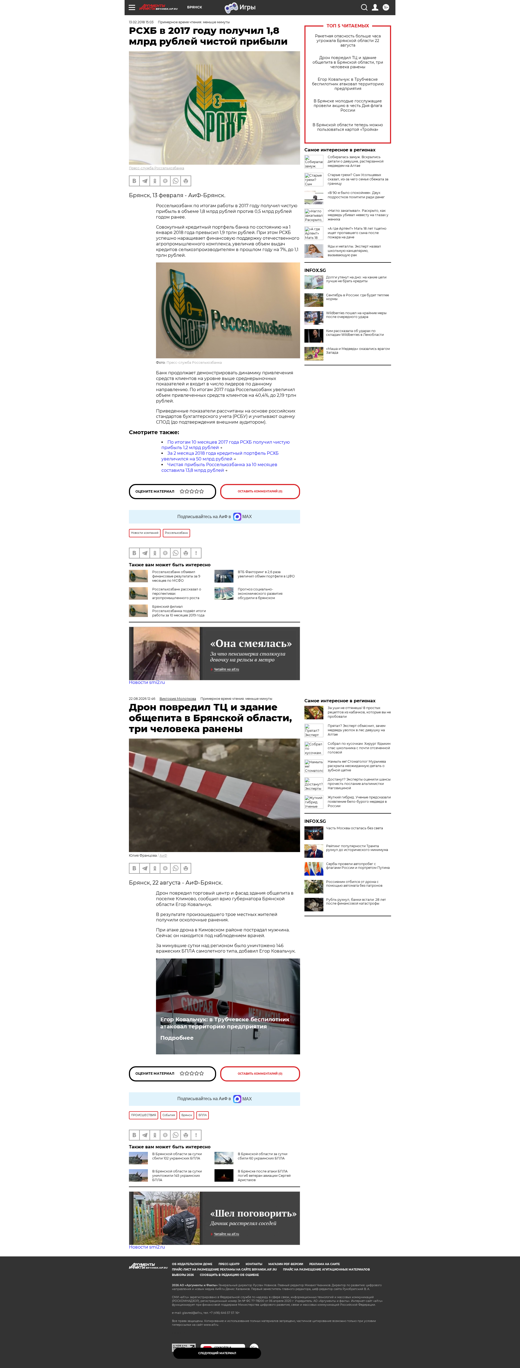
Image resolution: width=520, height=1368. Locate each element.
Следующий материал (217, 1353)
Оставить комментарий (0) (260, 491)
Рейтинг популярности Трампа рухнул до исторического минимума (357, 848)
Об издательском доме (192, 1264)
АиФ (163, 855)
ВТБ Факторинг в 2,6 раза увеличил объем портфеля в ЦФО (266, 574)
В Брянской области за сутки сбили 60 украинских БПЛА (262, 1156)
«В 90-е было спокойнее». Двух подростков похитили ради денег (356, 195)
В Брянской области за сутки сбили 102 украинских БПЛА (177, 1156)
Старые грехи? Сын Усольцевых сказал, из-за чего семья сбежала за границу (358, 179)
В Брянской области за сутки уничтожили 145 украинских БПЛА (177, 1175)
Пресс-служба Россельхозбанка (156, 168)
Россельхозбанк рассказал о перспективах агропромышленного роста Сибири (165, 595)
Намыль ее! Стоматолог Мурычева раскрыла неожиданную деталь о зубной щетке (357, 765)
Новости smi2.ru (147, 682)
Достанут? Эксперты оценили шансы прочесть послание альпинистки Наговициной (359, 783)
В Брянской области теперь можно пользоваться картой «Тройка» (348, 127)
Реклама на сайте (324, 1264)
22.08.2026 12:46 (142, 699)
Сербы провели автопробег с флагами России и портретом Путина (358, 866)
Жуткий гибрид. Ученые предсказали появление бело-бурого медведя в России (359, 801)
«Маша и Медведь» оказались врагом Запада (358, 351)
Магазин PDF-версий (285, 1264)
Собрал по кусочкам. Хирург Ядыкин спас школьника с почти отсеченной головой (359, 748)
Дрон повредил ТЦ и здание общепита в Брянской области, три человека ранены (348, 62)
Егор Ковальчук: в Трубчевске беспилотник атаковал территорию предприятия (348, 84)
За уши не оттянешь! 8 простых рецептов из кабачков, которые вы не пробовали (359, 712)
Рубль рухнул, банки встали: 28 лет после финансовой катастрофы (356, 901)
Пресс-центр (229, 1264)
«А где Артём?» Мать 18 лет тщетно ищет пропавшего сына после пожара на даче (357, 232)
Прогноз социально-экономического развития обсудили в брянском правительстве (248, 595)
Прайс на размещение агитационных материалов (326, 1269)
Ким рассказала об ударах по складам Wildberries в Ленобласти (355, 333)
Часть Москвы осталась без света (354, 828)
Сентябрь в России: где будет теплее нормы (357, 297)
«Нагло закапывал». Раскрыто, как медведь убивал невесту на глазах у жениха (358, 215)
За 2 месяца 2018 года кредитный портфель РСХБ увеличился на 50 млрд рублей (220, 456)
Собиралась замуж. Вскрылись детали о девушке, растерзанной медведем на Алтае (356, 161)
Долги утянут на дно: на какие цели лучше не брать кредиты (356, 279)
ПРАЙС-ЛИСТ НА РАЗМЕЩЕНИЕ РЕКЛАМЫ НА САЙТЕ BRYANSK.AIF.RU (224, 1269)
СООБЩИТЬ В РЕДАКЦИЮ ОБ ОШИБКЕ (229, 1275)
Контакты (254, 1264)
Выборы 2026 (183, 1275)
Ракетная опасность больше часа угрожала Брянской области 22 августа (348, 41)
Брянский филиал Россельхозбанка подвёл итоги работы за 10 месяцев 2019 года (179, 611)
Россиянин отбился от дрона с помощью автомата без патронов (354, 884)
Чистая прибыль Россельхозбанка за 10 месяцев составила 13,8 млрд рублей (219, 467)
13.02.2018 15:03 (141, 22)
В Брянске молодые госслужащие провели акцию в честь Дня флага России (348, 106)
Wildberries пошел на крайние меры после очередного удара (356, 315)
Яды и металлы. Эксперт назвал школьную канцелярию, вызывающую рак (354, 250)
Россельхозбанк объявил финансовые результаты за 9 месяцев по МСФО (176, 576)
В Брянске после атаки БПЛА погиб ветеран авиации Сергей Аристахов (264, 1175)
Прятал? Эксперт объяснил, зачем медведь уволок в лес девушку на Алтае (356, 730)
